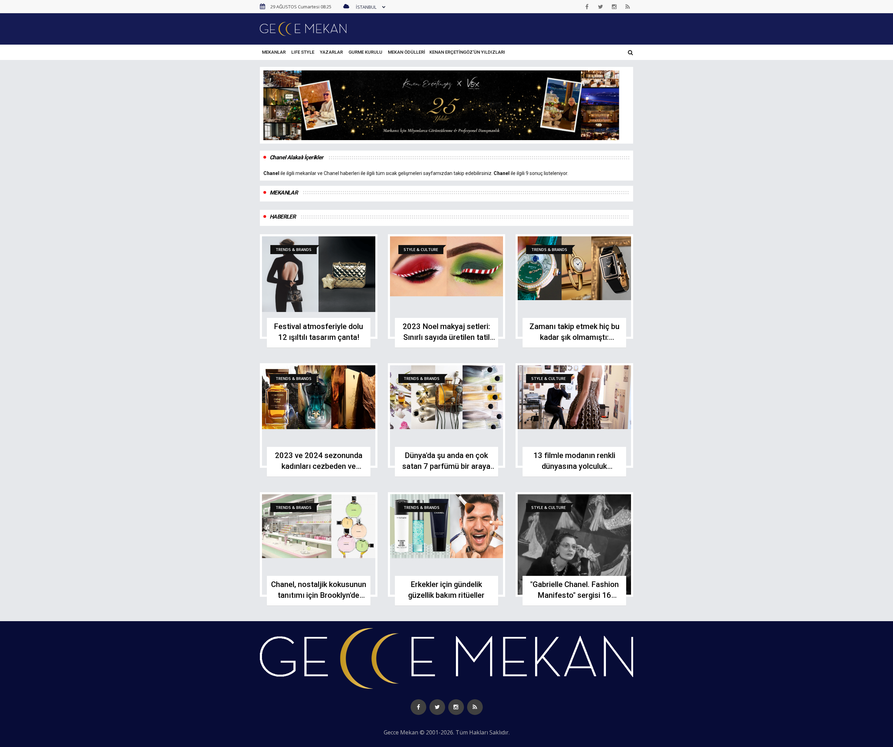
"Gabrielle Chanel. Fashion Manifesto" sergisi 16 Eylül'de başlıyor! (574, 595)
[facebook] (587, 6)
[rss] (628, 6)
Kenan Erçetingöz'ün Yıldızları (467, 52)
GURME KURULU (365, 52)
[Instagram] (614, 6)
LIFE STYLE (302, 52)
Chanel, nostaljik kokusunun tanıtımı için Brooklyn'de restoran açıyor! (318, 595)
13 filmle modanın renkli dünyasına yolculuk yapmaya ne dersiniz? (574, 466)
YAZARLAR (331, 52)
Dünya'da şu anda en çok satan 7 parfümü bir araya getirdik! (446, 466)
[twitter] (600, 6)
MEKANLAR (274, 52)
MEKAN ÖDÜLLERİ (406, 52)
